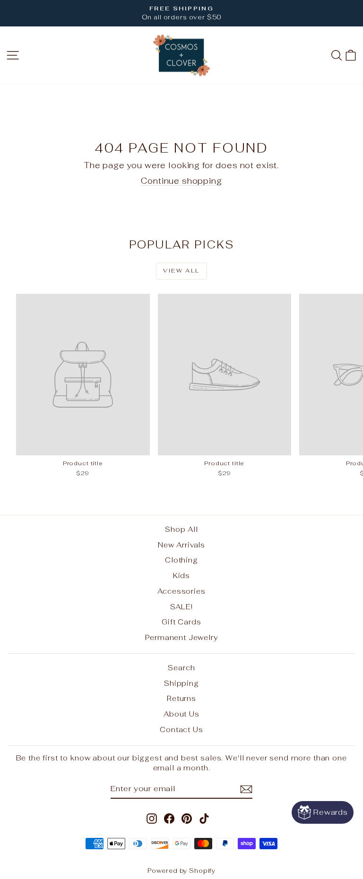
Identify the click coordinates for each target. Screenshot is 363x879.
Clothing (181, 559)
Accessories (181, 591)
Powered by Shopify (181, 871)
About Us (181, 713)
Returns (181, 698)
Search (181, 667)
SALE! (181, 606)
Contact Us (181, 729)
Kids (181, 575)
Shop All (181, 529)
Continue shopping (181, 181)
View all (181, 270)
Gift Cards (181, 621)
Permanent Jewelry (181, 637)
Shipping (181, 683)
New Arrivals (181, 544)
